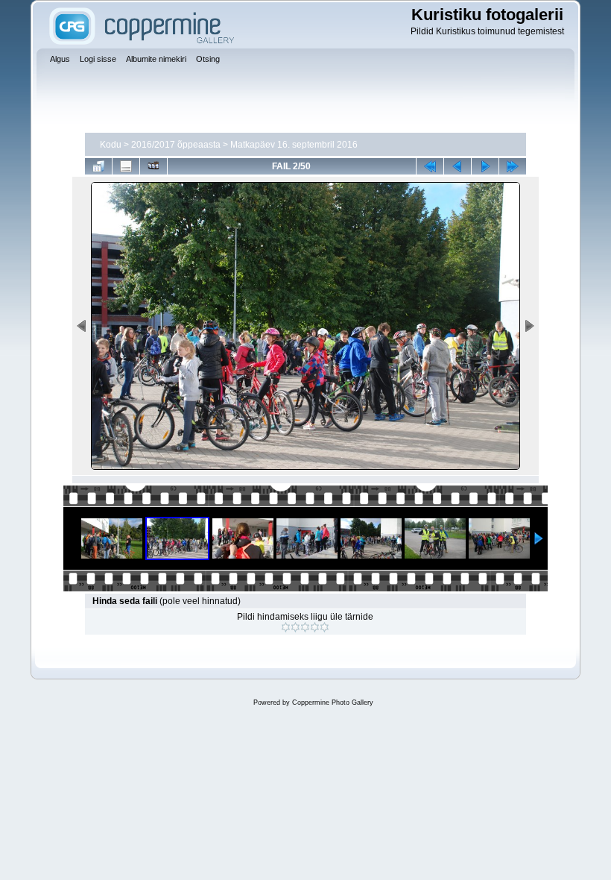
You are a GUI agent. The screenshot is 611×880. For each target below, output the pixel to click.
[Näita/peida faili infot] (126, 166)
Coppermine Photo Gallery (332, 702)
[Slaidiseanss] (153, 166)
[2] (295, 627)
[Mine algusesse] (430, 166)
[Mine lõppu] (512, 166)
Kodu (110, 144)
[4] (315, 627)
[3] (305, 627)
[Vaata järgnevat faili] (485, 166)
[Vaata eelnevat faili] (457, 166)
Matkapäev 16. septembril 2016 (294, 144)
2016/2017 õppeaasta (176, 144)
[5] (324, 627)
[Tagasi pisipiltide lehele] (98, 166)
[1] (286, 627)
